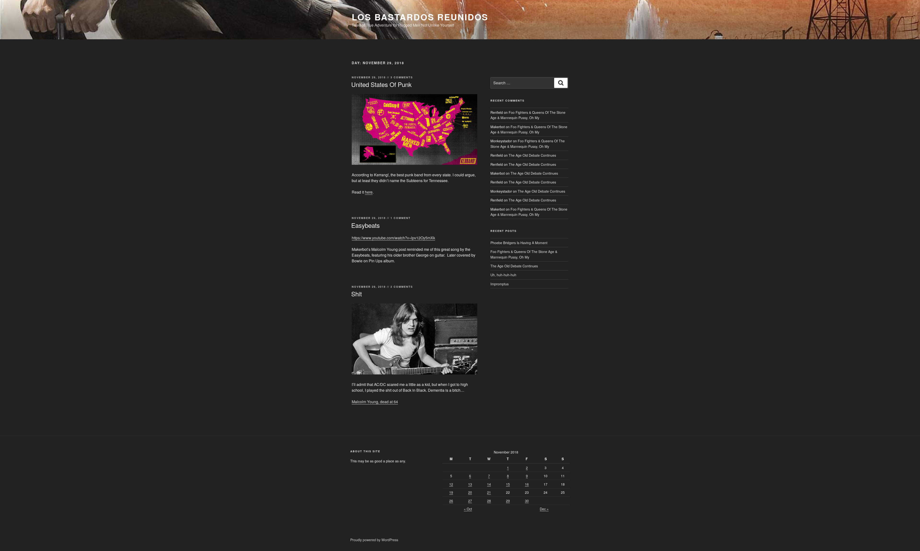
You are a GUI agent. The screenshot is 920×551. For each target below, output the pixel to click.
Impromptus (499, 283)
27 (470, 500)
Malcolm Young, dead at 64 (375, 401)
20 (470, 492)
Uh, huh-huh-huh (503, 274)
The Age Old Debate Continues (532, 155)
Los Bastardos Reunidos (420, 17)
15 (508, 484)
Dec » (544, 508)
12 (451, 484)
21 (489, 492)
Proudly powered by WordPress (374, 539)
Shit (356, 293)
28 (489, 500)
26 (451, 500)
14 (489, 484)
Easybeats (365, 225)
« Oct (468, 508)
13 (470, 484)
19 (451, 492)
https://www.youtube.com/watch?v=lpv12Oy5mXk (393, 238)
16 (527, 484)
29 (508, 500)
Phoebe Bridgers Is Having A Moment (518, 242)
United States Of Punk (381, 84)
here (369, 192)
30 (527, 500)
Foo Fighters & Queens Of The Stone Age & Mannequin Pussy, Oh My (527, 115)
